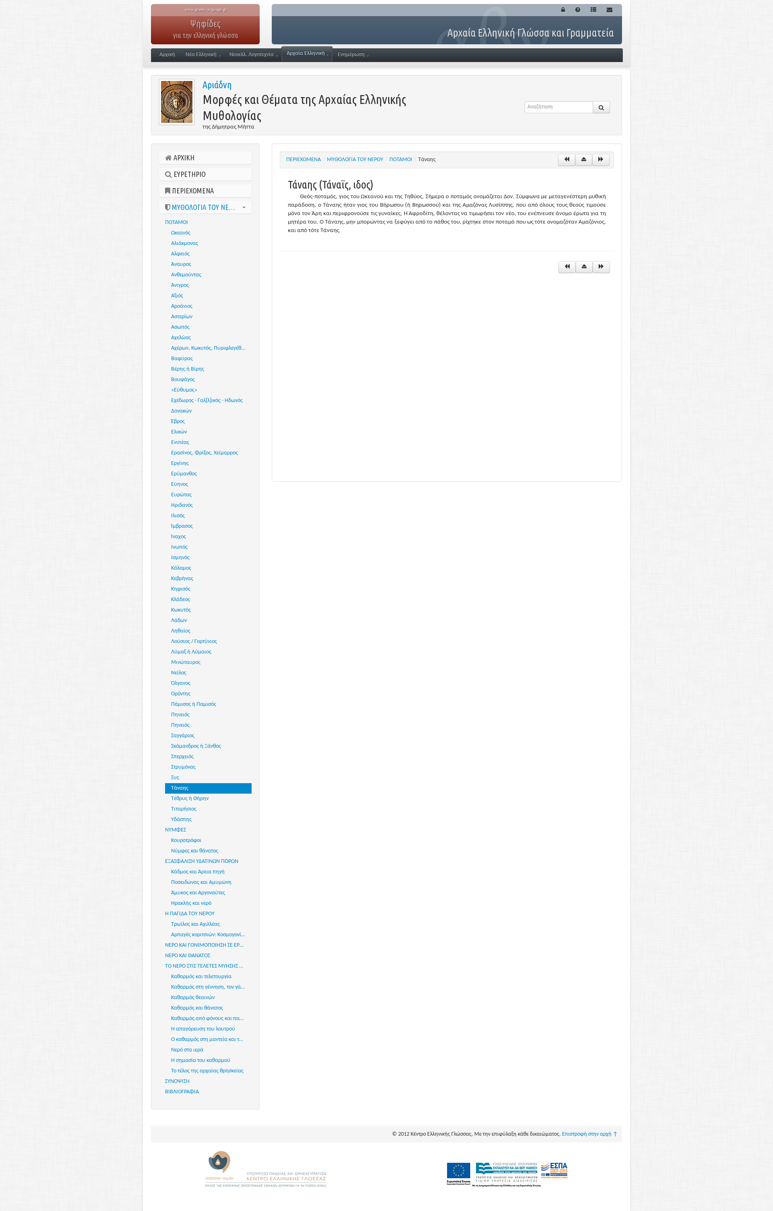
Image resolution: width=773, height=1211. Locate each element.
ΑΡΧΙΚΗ (183, 157)
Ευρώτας (181, 495)
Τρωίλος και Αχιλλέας (195, 924)
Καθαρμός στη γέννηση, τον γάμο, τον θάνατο (211, 987)
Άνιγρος (180, 285)
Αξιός (177, 296)
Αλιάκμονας (184, 244)
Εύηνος (179, 484)
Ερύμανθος (184, 474)
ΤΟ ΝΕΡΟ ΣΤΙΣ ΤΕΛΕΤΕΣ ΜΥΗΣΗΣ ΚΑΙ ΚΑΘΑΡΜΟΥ (208, 966)
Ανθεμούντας (186, 275)
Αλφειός (180, 254)
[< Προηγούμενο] (566, 160)
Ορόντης (180, 694)
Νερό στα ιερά (187, 1050)
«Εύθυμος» (184, 390)
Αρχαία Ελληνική (306, 53)
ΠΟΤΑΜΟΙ (176, 223)
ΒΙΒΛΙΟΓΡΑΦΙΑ (182, 1092)
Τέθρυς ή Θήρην (190, 799)
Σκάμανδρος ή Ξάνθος (196, 746)
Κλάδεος (180, 600)
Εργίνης (180, 463)
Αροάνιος (181, 306)
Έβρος (178, 422)
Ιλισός (178, 516)
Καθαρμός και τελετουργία (201, 977)
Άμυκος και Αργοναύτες (198, 893)
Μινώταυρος (185, 662)
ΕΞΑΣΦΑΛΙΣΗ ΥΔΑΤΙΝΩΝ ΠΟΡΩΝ (201, 861)
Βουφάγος (183, 380)
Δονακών (181, 411)
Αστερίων (181, 317)
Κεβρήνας (182, 579)
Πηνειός (180, 715)
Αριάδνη (217, 84)
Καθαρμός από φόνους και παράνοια (211, 1019)
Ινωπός (179, 547)
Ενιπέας (180, 443)
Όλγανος (180, 683)
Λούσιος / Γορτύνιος (194, 642)
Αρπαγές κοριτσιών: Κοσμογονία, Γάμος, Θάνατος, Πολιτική (211, 935)
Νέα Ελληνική (201, 55)
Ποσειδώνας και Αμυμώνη (201, 882)
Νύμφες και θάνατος (194, 851)
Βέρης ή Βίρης (187, 369)
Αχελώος (181, 338)
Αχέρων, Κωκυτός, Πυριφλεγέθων (209, 348)
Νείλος (178, 673)
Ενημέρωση (351, 55)
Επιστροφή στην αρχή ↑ (590, 1134)
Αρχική (167, 55)
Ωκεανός (180, 233)
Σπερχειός (182, 757)
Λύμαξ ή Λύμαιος (191, 652)
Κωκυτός (181, 610)
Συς (175, 778)
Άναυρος (181, 264)
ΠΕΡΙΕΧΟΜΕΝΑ (192, 191)
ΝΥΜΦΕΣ (175, 830)
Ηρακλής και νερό (191, 903)
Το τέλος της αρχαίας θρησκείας (207, 1071)
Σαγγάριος (182, 736)
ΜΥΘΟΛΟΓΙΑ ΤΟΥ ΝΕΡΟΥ (205, 207)
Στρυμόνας (183, 767)
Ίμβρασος (182, 526)
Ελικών (179, 432)
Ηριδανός (182, 505)
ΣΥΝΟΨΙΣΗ (177, 1081)
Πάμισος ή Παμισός (193, 704)
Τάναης (179, 788)
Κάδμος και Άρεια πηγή (198, 872)
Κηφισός (180, 589)
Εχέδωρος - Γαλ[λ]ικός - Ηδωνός (207, 401)
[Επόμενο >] (601, 160)
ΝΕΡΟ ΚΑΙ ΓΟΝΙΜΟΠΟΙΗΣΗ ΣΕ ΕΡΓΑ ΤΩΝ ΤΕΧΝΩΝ (208, 945)
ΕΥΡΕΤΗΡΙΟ (189, 174)
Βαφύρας (182, 359)
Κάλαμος (181, 568)
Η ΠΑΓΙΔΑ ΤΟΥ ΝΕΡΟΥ (190, 914)
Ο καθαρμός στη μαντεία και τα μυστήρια (211, 1040)
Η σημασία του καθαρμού (200, 1061)
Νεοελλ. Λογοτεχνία (251, 55)
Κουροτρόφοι (186, 841)
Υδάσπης (181, 820)
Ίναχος (178, 537)
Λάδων (179, 621)
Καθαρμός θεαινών (193, 998)
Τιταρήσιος (183, 809)
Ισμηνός (180, 558)
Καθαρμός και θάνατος (197, 1008)
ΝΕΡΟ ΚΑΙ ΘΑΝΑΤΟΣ (187, 956)
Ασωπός (180, 327)
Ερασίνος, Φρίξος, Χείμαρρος (204, 453)
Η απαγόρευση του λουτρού (203, 1029)
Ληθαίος (180, 631)
